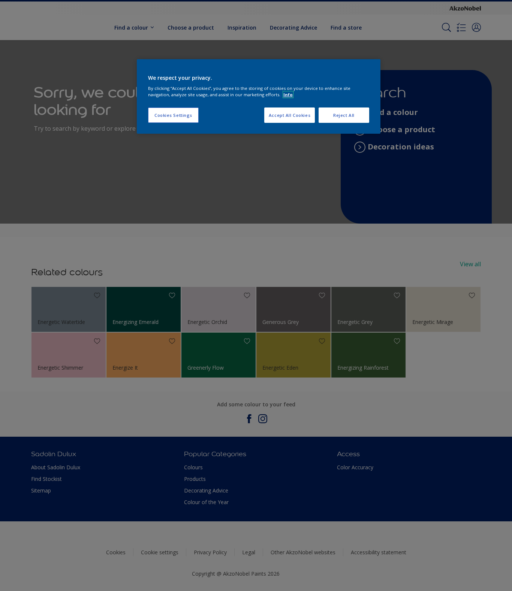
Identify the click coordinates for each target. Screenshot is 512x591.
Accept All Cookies (289, 115)
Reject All (344, 115)
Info (288, 94)
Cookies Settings (173, 115)
